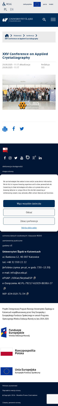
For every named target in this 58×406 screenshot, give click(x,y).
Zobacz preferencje (29, 221)
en (11, 9)
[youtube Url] (21, 158)
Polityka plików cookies (29, 227)
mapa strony (8, 171)
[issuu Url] (28, 158)
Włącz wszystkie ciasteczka (29, 203)
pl (5, 9)
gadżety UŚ (7, 245)
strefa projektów (27, 4)
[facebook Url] (5, 158)
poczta (45, 4)
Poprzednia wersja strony (11, 390)
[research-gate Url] (34, 158)
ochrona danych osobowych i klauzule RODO (22, 235)
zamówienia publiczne (12, 240)
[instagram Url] (10, 158)
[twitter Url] (15, 158)
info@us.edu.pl (19, 272)
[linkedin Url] (40, 158)
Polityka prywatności (9, 386)
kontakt (51, 4)
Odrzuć (29, 212)
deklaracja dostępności (12, 166)
